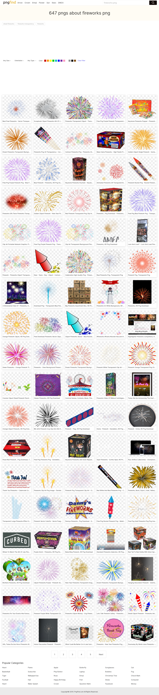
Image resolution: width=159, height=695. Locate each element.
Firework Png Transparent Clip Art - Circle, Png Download (85, 490)
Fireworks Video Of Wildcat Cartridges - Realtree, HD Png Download (121, 398)
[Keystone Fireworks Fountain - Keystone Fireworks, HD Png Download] (79, 171)
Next (101, 654)
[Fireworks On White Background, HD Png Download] (111, 294)
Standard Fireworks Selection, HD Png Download (114, 552)
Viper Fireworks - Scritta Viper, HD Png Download (114, 460)
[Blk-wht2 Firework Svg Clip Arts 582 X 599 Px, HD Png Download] (48, 417)
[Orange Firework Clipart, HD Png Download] (17, 325)
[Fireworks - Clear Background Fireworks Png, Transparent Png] (48, 355)
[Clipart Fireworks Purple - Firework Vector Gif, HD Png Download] (48, 571)
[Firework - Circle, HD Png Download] (142, 417)
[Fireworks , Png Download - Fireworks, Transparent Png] (111, 201)
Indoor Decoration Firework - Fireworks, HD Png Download (54, 644)
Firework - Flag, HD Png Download (77, 429)
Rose (56, 676)
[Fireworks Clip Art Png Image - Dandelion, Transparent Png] (48, 478)
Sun (48, 3)
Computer (135, 680)
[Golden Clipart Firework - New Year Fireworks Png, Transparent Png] (48, 201)
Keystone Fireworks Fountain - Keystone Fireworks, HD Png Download (89, 183)
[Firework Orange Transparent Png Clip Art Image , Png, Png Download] (142, 355)
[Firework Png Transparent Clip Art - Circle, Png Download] (79, 478)
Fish (81, 680)
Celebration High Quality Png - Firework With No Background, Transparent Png (93, 275)
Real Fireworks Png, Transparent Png (110, 275)
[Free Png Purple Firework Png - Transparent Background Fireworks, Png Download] (48, 232)
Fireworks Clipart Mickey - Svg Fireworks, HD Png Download (86, 613)
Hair (29, 680)
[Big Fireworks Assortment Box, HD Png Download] (79, 294)
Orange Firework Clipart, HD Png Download (18, 336)
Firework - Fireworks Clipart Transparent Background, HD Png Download (28, 275)
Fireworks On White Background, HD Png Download (115, 306)
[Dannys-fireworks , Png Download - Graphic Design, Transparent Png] (79, 509)
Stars (54, 3)
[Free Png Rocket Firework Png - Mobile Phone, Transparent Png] (111, 509)
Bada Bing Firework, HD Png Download (79, 552)
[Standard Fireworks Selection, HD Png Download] (111, 540)
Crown (27, 3)
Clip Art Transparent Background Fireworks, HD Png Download (87, 244)
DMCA (60, 3)
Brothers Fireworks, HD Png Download (16, 583)
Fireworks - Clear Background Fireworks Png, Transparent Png (56, 367)
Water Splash (33, 684)
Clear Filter (81, 60)
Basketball (6, 672)
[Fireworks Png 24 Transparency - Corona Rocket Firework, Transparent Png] (48, 140)
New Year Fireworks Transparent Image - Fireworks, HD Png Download (90, 583)
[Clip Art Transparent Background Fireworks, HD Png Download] (79, 232)
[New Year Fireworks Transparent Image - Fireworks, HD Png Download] (79, 571)
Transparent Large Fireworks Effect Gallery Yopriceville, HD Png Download (29, 521)
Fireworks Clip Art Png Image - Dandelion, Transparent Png (55, 490)
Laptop (82, 672)
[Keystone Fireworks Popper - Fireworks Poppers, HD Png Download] (142, 109)
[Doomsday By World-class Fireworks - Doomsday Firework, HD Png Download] (142, 632)
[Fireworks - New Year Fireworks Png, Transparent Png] (111, 632)
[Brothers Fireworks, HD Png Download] (17, 571)
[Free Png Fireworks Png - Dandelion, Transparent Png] (48, 448)
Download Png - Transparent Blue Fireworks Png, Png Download (56, 306)
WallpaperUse (33, 676)
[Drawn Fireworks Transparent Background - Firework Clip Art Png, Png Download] (111, 571)
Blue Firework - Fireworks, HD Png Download (50, 183)
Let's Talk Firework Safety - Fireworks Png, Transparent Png (118, 613)
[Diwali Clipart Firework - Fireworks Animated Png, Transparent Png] (142, 601)
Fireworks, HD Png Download (107, 244)
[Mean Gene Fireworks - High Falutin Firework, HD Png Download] (111, 140)
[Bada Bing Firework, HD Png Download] (79, 540)
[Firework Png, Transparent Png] (142, 263)
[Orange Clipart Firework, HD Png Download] (17, 417)
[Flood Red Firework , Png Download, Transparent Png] (17, 448)
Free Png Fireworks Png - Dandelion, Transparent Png (53, 460)
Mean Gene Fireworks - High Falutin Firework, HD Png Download (119, 152)
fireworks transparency (26, 24)
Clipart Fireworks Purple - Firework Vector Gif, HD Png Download (56, 583)
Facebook (109, 684)
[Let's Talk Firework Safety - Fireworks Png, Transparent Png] (111, 601)
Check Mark (135, 676)
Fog (132, 672)
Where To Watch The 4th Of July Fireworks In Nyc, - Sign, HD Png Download (30, 552)
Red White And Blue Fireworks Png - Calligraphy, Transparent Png (120, 490)
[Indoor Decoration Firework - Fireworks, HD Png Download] (48, 632)
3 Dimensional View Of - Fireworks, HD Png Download (21, 306)
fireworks (40, 24)
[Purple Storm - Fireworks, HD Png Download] (48, 540)
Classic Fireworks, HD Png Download (47, 398)
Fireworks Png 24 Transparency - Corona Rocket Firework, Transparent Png (61, 152)
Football (5, 680)
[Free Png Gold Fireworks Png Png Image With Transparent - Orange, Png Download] (142, 509)
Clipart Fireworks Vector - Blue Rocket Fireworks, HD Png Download (89, 336)
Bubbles (108, 672)
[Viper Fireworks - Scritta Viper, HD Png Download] (111, 448)
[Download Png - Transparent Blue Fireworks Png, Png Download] (48, 294)
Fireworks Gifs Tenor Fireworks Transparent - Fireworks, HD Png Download (29, 213)
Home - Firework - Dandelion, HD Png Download (114, 429)
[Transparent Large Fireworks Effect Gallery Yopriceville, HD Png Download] (17, 509)
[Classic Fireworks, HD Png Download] (48, 386)
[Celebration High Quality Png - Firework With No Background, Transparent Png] (79, 263)
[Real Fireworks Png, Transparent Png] (111, 263)
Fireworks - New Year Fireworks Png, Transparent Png (116, 644)
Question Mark (85, 684)
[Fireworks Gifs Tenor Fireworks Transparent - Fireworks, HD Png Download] (17, 201)
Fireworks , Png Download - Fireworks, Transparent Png (116, 213)
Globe (107, 680)
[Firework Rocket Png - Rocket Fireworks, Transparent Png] (142, 171)
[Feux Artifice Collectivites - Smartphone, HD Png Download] (142, 448)
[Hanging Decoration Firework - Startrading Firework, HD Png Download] (142, 571)
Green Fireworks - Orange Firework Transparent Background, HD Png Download (31, 367)
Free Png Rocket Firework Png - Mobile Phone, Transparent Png (119, 521)
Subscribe (32, 672)
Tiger (4, 676)
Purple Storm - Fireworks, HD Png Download (49, 552)
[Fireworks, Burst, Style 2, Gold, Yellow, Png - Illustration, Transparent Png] (142, 478)
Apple (56, 668)
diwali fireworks (8, 24)
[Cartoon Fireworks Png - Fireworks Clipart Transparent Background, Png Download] (79, 140)
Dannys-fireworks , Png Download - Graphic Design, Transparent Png (89, 521)
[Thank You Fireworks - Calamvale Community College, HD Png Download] (17, 478)
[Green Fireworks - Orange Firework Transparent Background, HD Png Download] (17, 355)
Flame (30, 668)
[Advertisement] (67, 42)
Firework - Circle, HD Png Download (140, 429)
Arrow (20, 3)
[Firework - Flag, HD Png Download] (79, 417)
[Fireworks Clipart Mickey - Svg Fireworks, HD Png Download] (79, 601)
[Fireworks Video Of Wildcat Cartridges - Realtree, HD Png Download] (111, 386)
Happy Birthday (60, 680)
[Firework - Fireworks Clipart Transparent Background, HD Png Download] (17, 263)
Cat (132, 668)
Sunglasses (109, 668)
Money (133, 684)
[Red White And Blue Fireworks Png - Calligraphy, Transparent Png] (111, 478)
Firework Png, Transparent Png (139, 275)
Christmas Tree (111, 676)
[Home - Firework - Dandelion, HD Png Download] (111, 417)
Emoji (34, 3)
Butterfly (83, 668)
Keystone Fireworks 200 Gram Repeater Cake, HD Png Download (88, 460)
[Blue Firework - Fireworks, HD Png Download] (48, 171)
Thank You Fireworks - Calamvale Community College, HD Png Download (28, 490)
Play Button (58, 672)
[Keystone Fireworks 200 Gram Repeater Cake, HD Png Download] (79, 448)
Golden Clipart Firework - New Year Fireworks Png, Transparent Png (58, 213)
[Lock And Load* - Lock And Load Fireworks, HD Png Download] (142, 232)
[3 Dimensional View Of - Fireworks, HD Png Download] (17, 294)
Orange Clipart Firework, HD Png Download (18, 429)
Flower (41, 3)
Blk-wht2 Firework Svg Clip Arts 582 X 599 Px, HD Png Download (57, 429)
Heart (4, 668)
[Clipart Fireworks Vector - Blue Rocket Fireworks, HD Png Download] (79, 325)
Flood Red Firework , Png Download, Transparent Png (21, 460)
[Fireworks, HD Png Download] (111, 232)
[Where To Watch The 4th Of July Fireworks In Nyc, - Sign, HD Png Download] (17, 540)
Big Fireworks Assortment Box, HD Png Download (82, 306)
